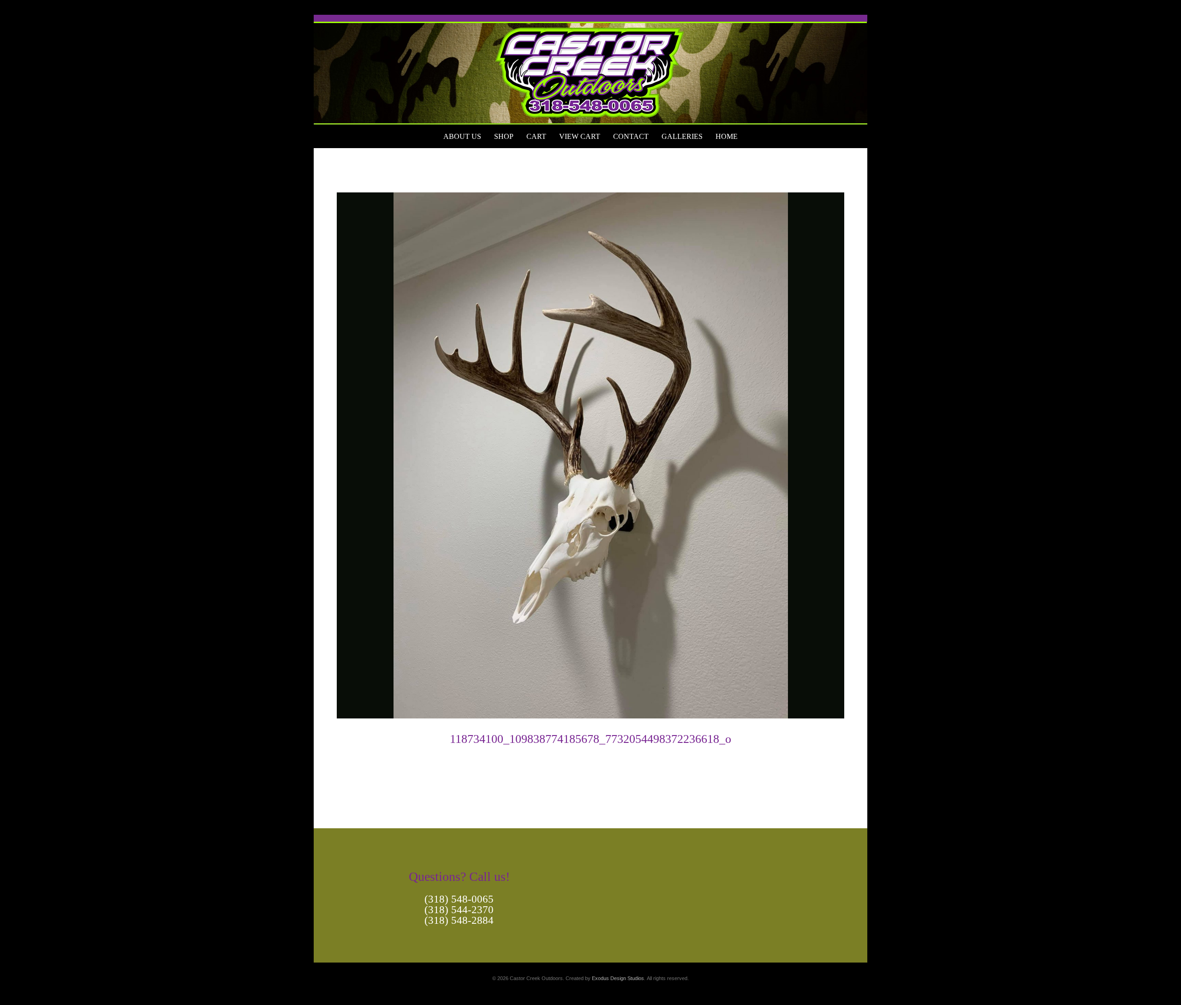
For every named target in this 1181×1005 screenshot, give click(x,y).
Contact (631, 136)
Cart (536, 136)
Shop (503, 136)
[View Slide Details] (590, 70)
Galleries (682, 136)
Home (727, 136)
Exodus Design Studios (618, 978)
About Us (462, 136)
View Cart (579, 136)
